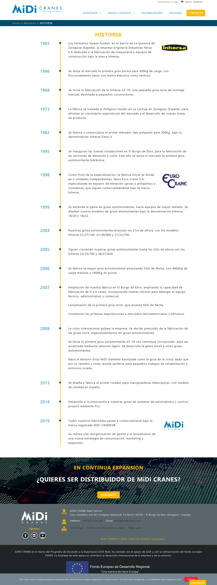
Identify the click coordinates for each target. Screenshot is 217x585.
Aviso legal (76, 527)
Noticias (176, 13)
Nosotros (90, 13)
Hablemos (108, 495)
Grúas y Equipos (120, 13)
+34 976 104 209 (92, 520)
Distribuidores (152, 13)
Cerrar (191, 579)
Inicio (16, 23)
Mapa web (135, 527)
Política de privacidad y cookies (105, 527)
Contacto (196, 13)
